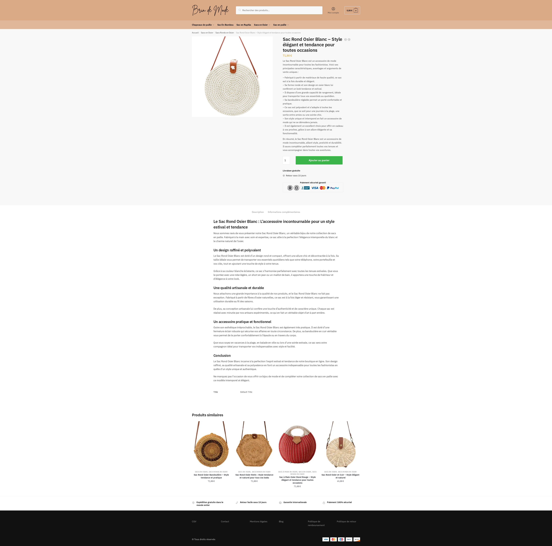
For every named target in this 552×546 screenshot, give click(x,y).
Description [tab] (258, 212)
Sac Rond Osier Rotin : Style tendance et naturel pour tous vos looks (254, 476)
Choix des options (340, 492)
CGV (194, 521)
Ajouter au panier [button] (211, 492)
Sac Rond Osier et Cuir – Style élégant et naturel (340, 476)
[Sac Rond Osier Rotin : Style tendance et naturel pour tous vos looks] (254, 444)
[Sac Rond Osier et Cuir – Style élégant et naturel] (340, 444)
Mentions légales (258, 521)
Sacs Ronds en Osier (224, 32)
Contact (225, 521)
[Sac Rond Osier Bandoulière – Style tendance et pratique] (211, 444)
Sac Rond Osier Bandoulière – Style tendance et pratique (211, 476)
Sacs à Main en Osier (287, 472)
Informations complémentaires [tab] (284, 212)
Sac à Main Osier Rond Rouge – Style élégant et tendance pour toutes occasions (297, 480)
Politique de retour (346, 521)
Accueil (195, 32)
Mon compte (333, 12)
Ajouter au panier (319, 160)
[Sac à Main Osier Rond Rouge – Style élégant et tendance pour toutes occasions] (297, 444)
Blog (281, 521)
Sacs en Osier (207, 32)
